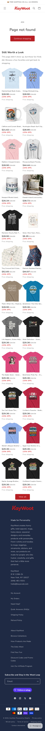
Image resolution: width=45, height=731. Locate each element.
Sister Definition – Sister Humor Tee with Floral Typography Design (31, 339)
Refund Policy (16, 620)
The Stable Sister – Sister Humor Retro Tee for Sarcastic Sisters (11, 375)
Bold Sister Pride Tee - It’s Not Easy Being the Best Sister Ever (32, 375)
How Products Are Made (21, 641)
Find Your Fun (16, 652)
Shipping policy (36, 722)
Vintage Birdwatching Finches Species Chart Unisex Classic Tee (30, 91)
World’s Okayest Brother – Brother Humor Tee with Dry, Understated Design (12, 446)
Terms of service (23, 722)
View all (22, 497)
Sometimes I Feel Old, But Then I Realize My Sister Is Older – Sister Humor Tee (32, 304)
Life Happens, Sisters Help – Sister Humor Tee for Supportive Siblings (12, 339)
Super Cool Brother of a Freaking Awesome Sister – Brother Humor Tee (32, 446)
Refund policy (10, 722)
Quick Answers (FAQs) (20, 609)
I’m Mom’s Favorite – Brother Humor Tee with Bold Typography (33, 410)
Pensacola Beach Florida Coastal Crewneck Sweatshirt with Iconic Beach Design (31, 162)
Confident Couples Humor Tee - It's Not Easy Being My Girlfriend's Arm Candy (33, 481)
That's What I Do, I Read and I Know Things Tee (12, 304)
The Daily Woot (17, 647)
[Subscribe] (37, 681)
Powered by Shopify (23, 718)
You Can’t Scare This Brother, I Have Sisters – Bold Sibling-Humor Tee (10, 410)
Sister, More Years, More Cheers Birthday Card (31, 233)
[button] (4, 8)
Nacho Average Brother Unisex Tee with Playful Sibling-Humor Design (10, 481)
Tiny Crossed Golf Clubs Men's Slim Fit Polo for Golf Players (12, 268)
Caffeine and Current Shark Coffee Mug (11, 127)
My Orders (15, 598)
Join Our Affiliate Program (21, 666)
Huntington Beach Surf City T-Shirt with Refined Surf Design (32, 127)
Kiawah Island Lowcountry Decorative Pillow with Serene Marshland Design (32, 198)
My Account (15, 593)
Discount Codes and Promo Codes (22, 659)
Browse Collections (19, 636)
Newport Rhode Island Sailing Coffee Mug (10, 198)
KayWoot (12, 718)
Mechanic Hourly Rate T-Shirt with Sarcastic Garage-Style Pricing (12, 233)
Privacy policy (37, 718)
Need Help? (15, 604)
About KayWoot (17, 630)
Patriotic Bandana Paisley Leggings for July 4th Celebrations (32, 268)
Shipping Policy (17, 615)
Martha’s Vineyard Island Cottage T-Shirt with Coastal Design (12, 162)
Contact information (18, 725)
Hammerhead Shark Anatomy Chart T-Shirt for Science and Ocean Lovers (12, 91)
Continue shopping (22, 38)
